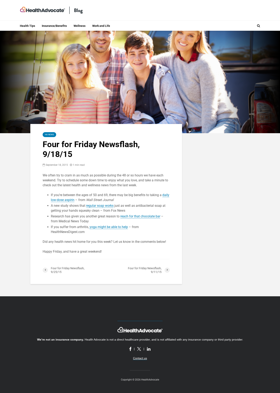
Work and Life (101, 25)
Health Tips (27, 25)
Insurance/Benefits (54, 25)
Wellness (79, 25)
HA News (49, 134)
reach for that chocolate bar (140, 216)
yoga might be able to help (109, 227)
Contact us (140, 358)
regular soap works (100, 206)
